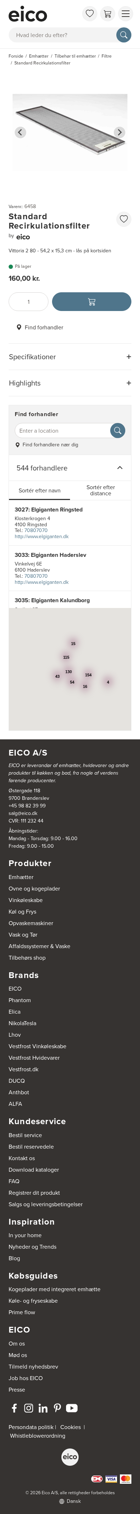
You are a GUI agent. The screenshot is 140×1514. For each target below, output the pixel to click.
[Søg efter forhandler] (117, 430)
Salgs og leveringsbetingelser (46, 1204)
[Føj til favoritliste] (123, 219)
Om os (17, 1343)
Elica (14, 1011)
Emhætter (21, 877)
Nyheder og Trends (32, 1247)
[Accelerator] (43, 14)
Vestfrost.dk (23, 1069)
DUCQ (17, 1081)
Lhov (15, 1034)
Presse (17, 1389)
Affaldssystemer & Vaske (39, 946)
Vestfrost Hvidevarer (34, 1058)
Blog (14, 1258)
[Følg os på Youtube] (72, 1408)
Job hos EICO (26, 1378)
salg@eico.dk (23, 813)
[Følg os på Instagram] (28, 1408)
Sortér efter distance (101, 490)
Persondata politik (31, 1427)
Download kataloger (34, 1169)
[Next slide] (119, 132)
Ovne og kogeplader (34, 888)
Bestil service (25, 1135)
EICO (15, 988)
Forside (16, 56)
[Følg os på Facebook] (14, 1408)
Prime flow (22, 1312)
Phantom (20, 1000)
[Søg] (123, 34)
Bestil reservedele (31, 1146)
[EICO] (70, 1457)
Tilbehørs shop (27, 957)
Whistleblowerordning (37, 1435)
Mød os (18, 1355)
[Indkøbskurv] (107, 13)
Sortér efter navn (40, 490)
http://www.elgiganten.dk (42, 536)
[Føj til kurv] (91, 301)
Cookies (70, 1427)
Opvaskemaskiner (31, 923)
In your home (25, 1235)
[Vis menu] (125, 13)
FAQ (14, 1181)
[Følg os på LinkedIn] (43, 1408)
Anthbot (19, 1092)
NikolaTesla (22, 1023)
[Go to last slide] (20, 132)
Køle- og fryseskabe (33, 1301)
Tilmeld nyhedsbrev (33, 1366)
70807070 (36, 530)
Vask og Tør (23, 934)
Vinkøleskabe (26, 900)
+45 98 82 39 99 (27, 805)
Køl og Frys (22, 911)
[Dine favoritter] (89, 13)
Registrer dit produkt (34, 1193)
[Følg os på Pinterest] (57, 1408)
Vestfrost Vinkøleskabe (37, 1046)
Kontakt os (22, 1158)
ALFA (15, 1104)
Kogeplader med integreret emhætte (55, 1289)
